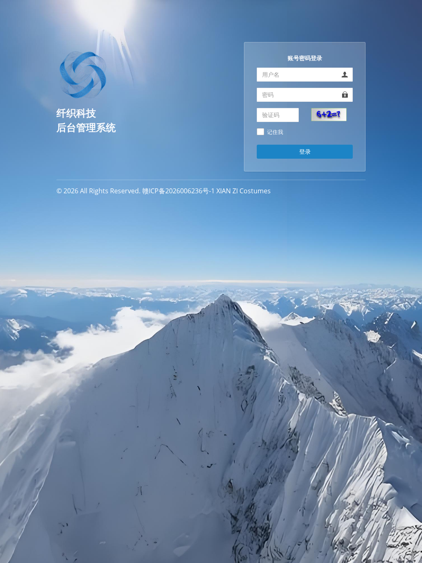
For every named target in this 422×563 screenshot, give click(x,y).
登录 (305, 151)
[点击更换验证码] (329, 113)
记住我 (275, 132)
